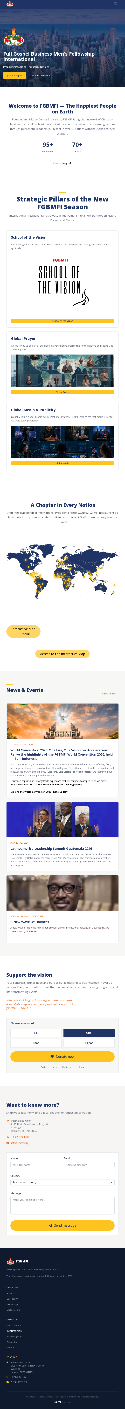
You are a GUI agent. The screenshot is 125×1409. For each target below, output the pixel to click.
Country (15, 1176)
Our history (60, 163)
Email (67, 1158)
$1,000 (89, 1043)
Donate (10, 1347)
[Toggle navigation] (115, 3)
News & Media (14, 1325)
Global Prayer (63, 392)
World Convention (41, 75)
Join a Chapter (14, 75)
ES (65, 1402)
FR (69, 1402)
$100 (89, 1033)
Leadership (12, 1304)
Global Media (62, 463)
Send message (64, 1225)
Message (15, 1193)
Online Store (13, 1342)
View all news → (110, 693)
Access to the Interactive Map (62, 654)
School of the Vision (62, 320)
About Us (11, 1293)
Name (14, 1158)
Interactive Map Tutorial (23, 631)
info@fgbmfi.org (19, 1142)
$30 (36, 1033)
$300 (36, 1043)
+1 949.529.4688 (20, 1136)
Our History (12, 1298)
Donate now (65, 1056)
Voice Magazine (14, 1336)
